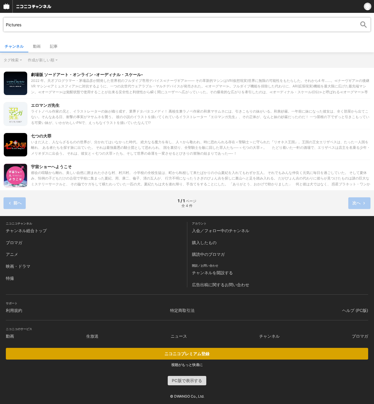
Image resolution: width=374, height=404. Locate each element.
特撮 (10, 278)
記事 (54, 46)
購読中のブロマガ (208, 254)
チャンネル (14, 46)
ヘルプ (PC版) (355, 310)
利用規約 (14, 310)
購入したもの (204, 242)
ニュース (179, 336)
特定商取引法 (182, 310)
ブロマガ (14, 242)
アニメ (12, 254)
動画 (37, 46)
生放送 (92, 336)
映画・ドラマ (18, 266)
